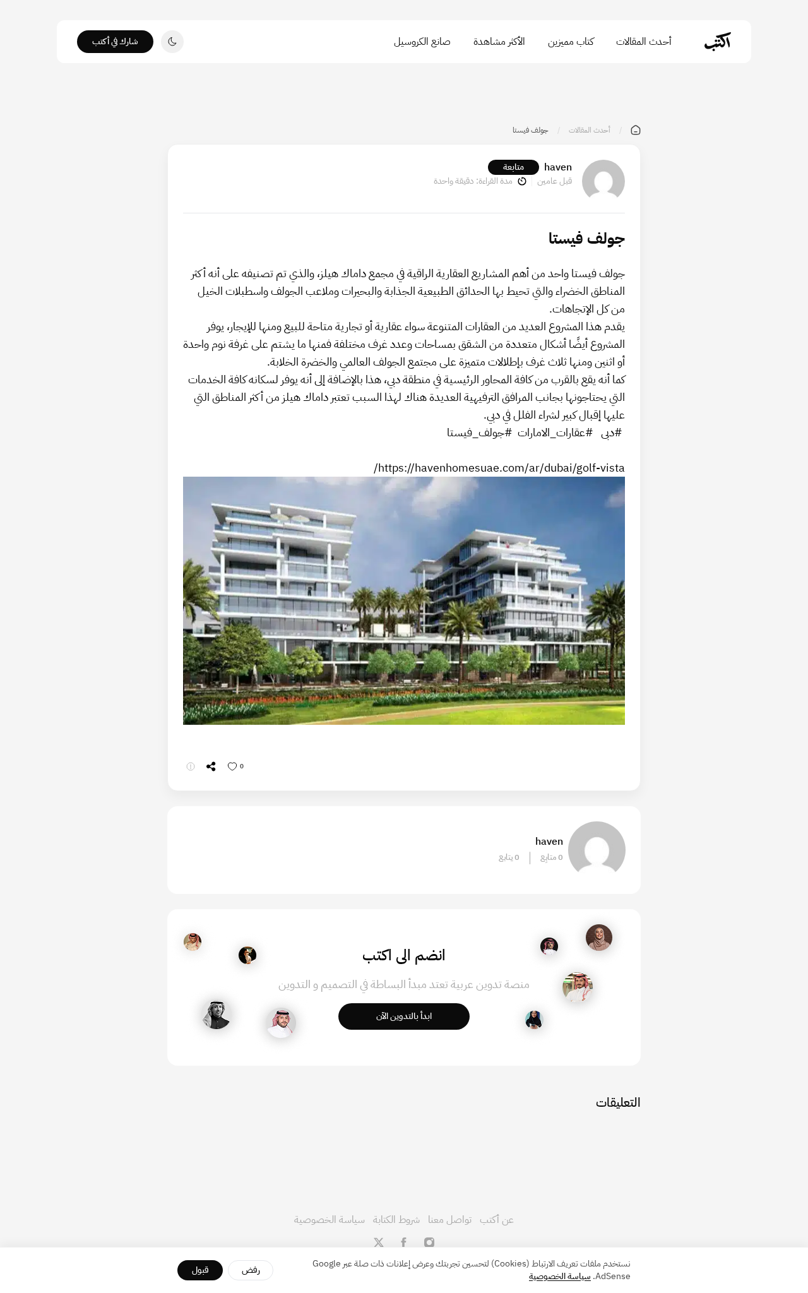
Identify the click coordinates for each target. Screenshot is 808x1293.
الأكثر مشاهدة (499, 41)
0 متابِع (551, 857)
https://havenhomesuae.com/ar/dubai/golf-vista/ (499, 467)
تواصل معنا (450, 1219)
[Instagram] (429, 1242)
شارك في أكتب (115, 41)
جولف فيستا (597, 273)
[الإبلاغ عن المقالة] (190, 766)
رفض (251, 1270)
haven (558, 167)
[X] (379, 1242)
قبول (200, 1270)
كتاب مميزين (570, 41)
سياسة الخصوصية (329, 1219)
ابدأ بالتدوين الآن (404, 1016)
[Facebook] (404, 1242)
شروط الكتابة (396, 1219)
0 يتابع (509, 857)
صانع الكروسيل (422, 41)
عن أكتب (497, 1219)
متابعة (513, 167)
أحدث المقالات (644, 41)
